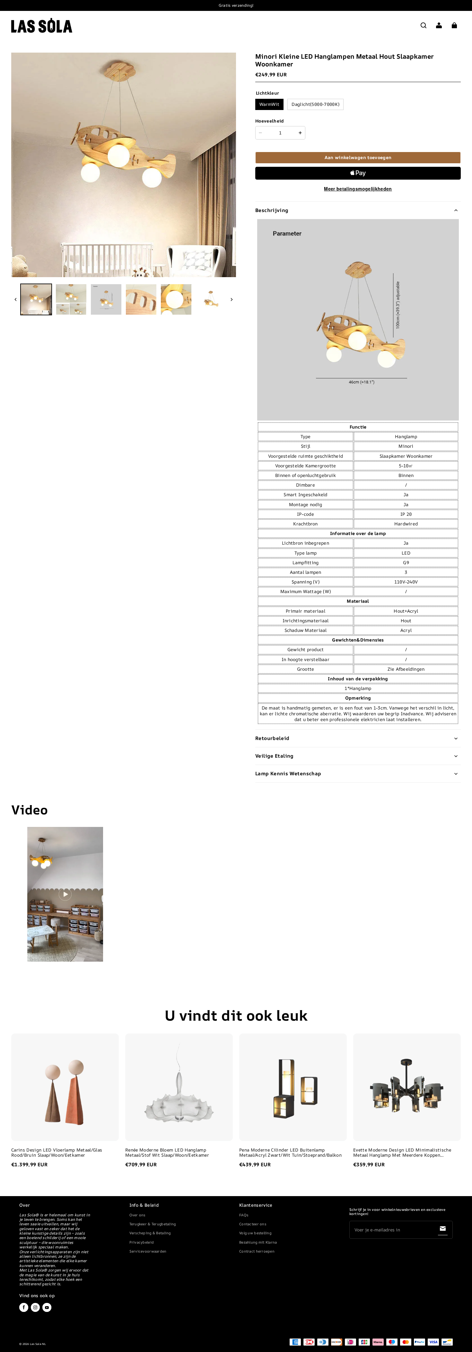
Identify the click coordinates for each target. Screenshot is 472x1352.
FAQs (243, 1214)
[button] (423, 25)
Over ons (137, 1214)
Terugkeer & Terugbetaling (152, 1223)
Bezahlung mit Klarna (258, 1242)
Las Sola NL (38, 1344)
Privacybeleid (141, 1242)
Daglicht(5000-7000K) (315, 104)
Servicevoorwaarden (148, 1251)
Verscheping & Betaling (150, 1232)
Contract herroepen (257, 1251)
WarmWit (269, 104)
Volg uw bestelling (255, 1232)
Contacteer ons (252, 1223)
